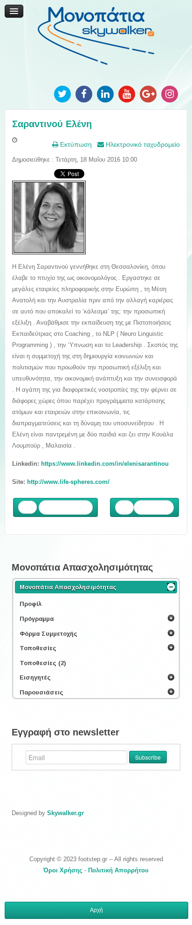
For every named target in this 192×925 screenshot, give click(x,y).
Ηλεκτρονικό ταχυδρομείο (142, 144)
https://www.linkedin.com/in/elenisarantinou (105, 463)
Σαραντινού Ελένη (52, 124)
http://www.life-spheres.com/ (68, 481)
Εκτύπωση (75, 144)
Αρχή (96, 910)
